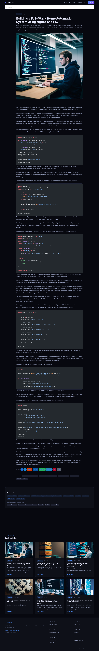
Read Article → (10, 574)
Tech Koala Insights (12, 504)
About (85, 2)
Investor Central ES (24, 495)
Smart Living (47, 495)
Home (65, 2)
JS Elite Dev (11, 498)
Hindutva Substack (78, 640)
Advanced (19, 14)
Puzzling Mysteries (68, 495)
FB (22, 469)
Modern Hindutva (55, 504)
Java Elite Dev (20, 498)
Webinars (79, 2)
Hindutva (78, 495)
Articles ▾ (72, 2)
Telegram (49, 469)
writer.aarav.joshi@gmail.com (12, 630)
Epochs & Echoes (57, 495)
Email (59, 469)
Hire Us (91, 2)
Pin (54, 469)
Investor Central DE (37, 495)
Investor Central (12, 495)
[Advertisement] (49, 520)
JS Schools (85, 495)
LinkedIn (36, 469)
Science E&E (40, 504)
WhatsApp (42, 469)
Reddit (29, 469)
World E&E (47, 504)
